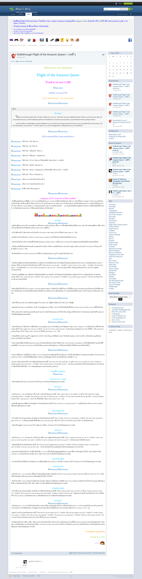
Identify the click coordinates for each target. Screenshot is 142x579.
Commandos (113, 211)
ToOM (115, 185)
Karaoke (111, 240)
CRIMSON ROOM (115, 212)
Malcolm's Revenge (115, 249)
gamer (25, 565)
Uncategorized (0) (117, 308)
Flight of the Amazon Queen (79, 553)
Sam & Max (113, 266)
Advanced (132, 9)
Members (21, 14)
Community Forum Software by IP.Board (123, 576)
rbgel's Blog (42, 572)
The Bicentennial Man (116, 280)
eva (115, 164)
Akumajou (112, 206)
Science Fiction (114, 269)
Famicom (112, 222)
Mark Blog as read (115, 134)
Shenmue (112, 272)
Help (39, 576)
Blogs (28, 14)
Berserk (111, 208)
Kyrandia (112, 246)
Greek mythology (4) (118, 318)
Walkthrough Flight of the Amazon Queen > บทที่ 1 (60, 572)
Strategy (111, 276)
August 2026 (115, 53)
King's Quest (113, 244)
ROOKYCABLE (118, 152)
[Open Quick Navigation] (130, 14)
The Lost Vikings (114, 284)
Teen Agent (112, 279)
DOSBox (89, 553)
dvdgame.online (81, 21)
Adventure (112, 204)
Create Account (128, 3)
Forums (13, 14)
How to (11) (116, 320)
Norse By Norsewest (115, 256)
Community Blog (32, 572)
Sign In (120, 3)
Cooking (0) (116, 314)
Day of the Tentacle (115, 214)
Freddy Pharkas (114, 226)
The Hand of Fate (114, 282)
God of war (112, 232)
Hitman (111, 236)
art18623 (116, 195)
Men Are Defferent (115, 252)
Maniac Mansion (114, 250)
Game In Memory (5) (119, 316)
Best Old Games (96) (119, 312)
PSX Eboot (112, 260)
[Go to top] (71, 576)
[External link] (58, 88)
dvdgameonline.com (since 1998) (17, 572)
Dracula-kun (113, 220)
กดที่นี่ (101, 21)
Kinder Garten (113, 242)
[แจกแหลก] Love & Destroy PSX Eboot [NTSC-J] (122, 122)
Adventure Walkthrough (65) (121, 310)
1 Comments (17, 553)
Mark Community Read (29, 576)
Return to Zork (114, 262)
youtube (111, 289)
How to (111, 239)
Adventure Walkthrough (26, 61)
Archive (111, 138)
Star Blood (112, 274)
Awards (36, 14)
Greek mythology (114, 234)
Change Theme (16, 576)
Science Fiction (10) (118, 322)
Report (31, 565)
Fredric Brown (113, 229)
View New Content (122, 14)
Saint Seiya (112, 264)
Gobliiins (112, 230)
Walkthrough (101, 553)
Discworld (112, 216)
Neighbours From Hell (116, 254)
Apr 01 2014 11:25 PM (21, 567)
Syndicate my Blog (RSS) (117, 136)
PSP (110, 259)
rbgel (17, 61)
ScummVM (95, 553)
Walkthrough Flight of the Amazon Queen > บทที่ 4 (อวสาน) (121, 86)
